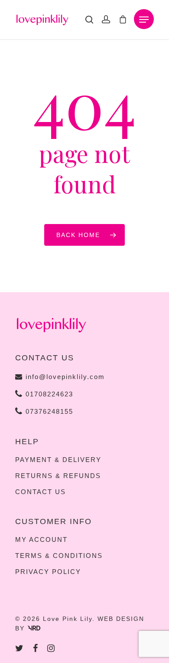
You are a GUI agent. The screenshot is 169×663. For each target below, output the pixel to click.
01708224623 (48, 394)
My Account (41, 539)
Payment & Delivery (58, 459)
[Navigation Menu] (144, 19)
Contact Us (40, 491)
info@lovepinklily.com (65, 376)
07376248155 (48, 411)
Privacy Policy (48, 571)
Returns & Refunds (58, 475)
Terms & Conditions (59, 555)
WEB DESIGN (121, 618)
